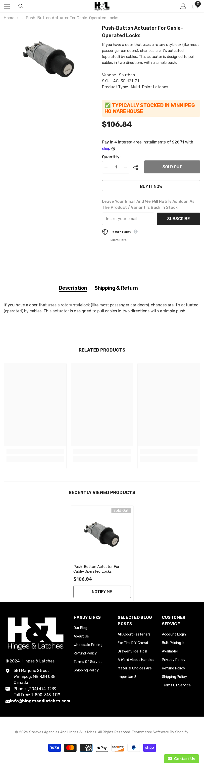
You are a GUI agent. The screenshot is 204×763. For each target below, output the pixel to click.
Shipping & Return (116, 288)
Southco (127, 75)
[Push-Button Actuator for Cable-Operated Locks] (102, 534)
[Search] (21, 6)
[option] (49, 58)
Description (73, 288)
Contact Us (183, 759)
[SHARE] (136, 167)
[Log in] (183, 6)
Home (9, 17)
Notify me (102, 591)
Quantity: (111, 156)
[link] (35, 451)
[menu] (7, 6)
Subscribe (178, 218)
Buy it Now (151, 186)
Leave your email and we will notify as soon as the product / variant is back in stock (148, 204)
